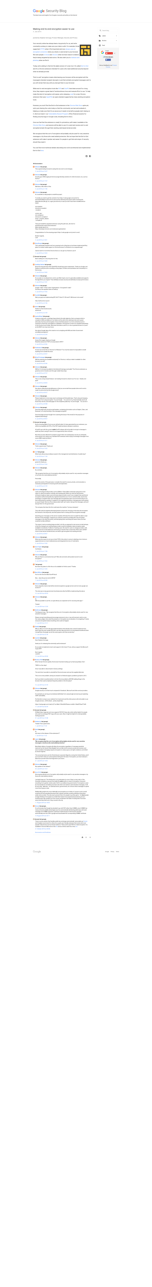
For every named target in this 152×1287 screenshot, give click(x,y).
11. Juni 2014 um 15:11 (41, 623)
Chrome (55, 55)
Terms (117, 851)
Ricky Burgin (38, 243)
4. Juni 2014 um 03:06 (41, 344)
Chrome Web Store (76, 105)
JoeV (36, 452)
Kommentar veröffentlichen (43, 832)
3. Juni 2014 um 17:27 (41, 181)
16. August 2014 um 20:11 (42, 815)
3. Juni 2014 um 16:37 (41, 171)
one (76, 826)
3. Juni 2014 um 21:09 (41, 312)
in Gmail (46, 55)
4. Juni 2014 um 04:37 (41, 354)
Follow (109, 60)
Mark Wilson (38, 572)
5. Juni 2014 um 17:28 (41, 551)
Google (107, 851)
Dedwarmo (38, 721)
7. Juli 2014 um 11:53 (41, 735)
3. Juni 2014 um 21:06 (41, 303)
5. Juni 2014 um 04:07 (41, 533)
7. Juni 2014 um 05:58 (41, 580)
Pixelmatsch (38, 347)
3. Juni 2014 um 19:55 (41, 291)
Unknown (37, 166)
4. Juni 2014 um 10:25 (41, 448)
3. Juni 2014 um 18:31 (41, 240)
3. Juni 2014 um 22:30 (41, 334)
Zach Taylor (38, 547)
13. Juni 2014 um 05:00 (41, 656)
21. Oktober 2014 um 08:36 (42, 829)
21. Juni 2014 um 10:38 (41, 718)
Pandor (85, 821)
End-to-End (84, 66)
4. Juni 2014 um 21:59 (41, 486)
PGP (59, 88)
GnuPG (66, 88)
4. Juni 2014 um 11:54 (41, 456)
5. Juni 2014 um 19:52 (41, 561)
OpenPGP (49, 97)
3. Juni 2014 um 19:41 (41, 282)
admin (37, 306)
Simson (37, 806)
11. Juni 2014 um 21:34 (41, 634)
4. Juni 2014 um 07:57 (41, 373)
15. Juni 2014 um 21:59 (41, 685)
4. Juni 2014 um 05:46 (41, 363)
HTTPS (42, 49)
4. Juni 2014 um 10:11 (41, 440)
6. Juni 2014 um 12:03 (41, 569)
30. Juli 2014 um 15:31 (41, 769)
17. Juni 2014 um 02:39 (41, 706)
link (57, 826)
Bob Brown (38, 610)
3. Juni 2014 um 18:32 (41, 253)
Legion (37, 739)
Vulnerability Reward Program (58, 114)
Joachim (37, 638)
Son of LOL (38, 772)
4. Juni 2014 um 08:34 (41, 383)
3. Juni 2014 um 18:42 (41, 272)
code (71, 94)
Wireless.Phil (39, 659)
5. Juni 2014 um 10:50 (41, 543)
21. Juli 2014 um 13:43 (41, 760)
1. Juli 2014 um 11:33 (41, 726)
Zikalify (37, 626)
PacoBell (37, 295)
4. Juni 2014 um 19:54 (41, 464)
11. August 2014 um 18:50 (42, 802)
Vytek (36, 729)
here (42, 150)
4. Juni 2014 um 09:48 (41, 404)
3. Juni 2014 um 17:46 (41, 189)
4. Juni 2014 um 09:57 (41, 418)
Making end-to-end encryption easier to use (53, 29)
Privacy (112, 851)
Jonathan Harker (40, 264)
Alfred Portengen (40, 357)
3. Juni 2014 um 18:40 (41, 261)
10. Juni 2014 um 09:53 (41, 593)
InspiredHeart (39, 316)
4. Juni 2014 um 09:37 (41, 392)
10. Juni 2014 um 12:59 (41, 606)
